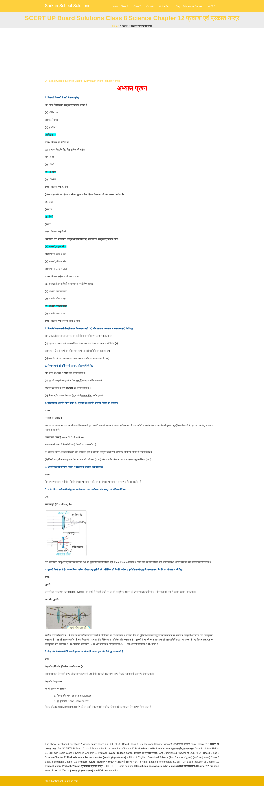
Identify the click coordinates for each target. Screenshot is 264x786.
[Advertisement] (132, 51)
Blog (178, 6)
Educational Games (192, 6)
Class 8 (150, 6)
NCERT (211, 6)
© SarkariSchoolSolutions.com (61, 781)
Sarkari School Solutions (67, 5)
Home (115, 6)
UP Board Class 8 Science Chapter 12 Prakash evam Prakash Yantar (82, 81)
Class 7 (137, 6)
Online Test (164, 6)
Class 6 (124, 6)
